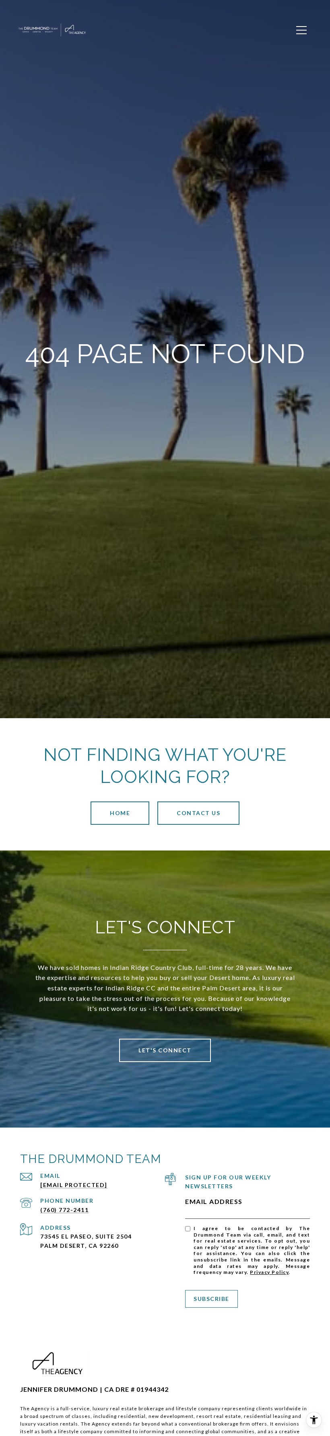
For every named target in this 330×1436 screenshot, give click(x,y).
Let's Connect (165, 1050)
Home (120, 812)
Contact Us (198, 812)
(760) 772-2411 (64, 1209)
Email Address (214, 1201)
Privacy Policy (269, 1272)
